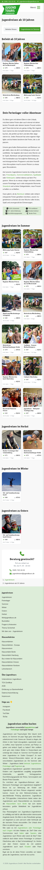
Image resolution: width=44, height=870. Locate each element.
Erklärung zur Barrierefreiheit (12, 689)
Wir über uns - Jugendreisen (12, 631)
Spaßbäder (37, 175)
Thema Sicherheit (8, 628)
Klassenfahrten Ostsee (10, 662)
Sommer (5, 604)
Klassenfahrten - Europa (11, 645)
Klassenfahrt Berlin (9, 652)
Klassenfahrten (7, 641)
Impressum (6, 696)
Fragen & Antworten (9, 624)
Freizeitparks (11, 175)
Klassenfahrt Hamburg (10, 655)
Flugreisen (18, 766)
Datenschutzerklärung (10, 693)
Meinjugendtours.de (9, 618)
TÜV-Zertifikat (7, 683)
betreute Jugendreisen (32, 763)
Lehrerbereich (7, 669)
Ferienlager (6, 600)
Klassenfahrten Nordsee (11, 665)
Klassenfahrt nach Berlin (16, 804)
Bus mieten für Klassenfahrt (12, 659)
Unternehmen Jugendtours (11, 679)
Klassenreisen (7, 648)
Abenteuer (20, 194)
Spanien (33, 833)
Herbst (4, 614)
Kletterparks (10, 178)
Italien (22, 833)
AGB (3, 686)
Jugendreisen (9, 580)
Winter (4, 607)
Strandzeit (6, 186)
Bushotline (5, 621)
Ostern (4, 611)
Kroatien (28, 847)
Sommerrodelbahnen (24, 175)
